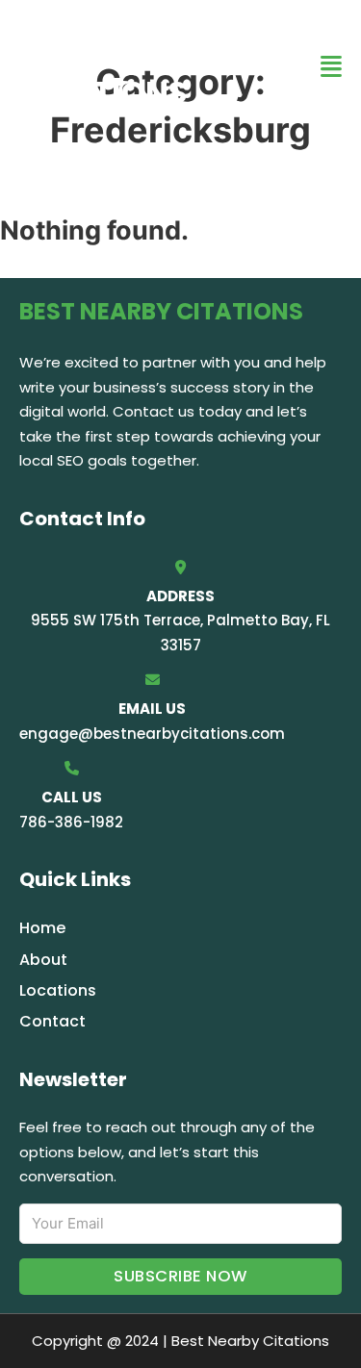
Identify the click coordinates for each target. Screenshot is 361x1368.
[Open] (331, 67)
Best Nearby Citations (122, 66)
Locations (57, 990)
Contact (52, 1021)
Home (42, 928)
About (43, 960)
